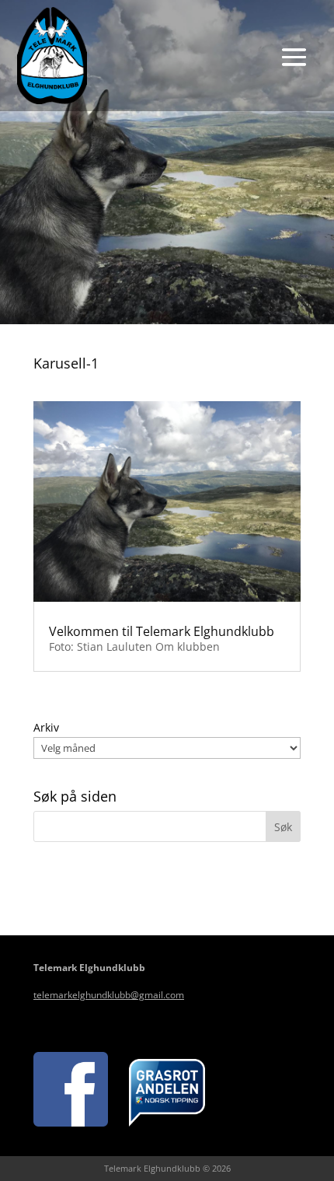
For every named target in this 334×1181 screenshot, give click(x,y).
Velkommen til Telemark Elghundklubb (161, 631)
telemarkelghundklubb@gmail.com (108, 994)
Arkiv (46, 727)
